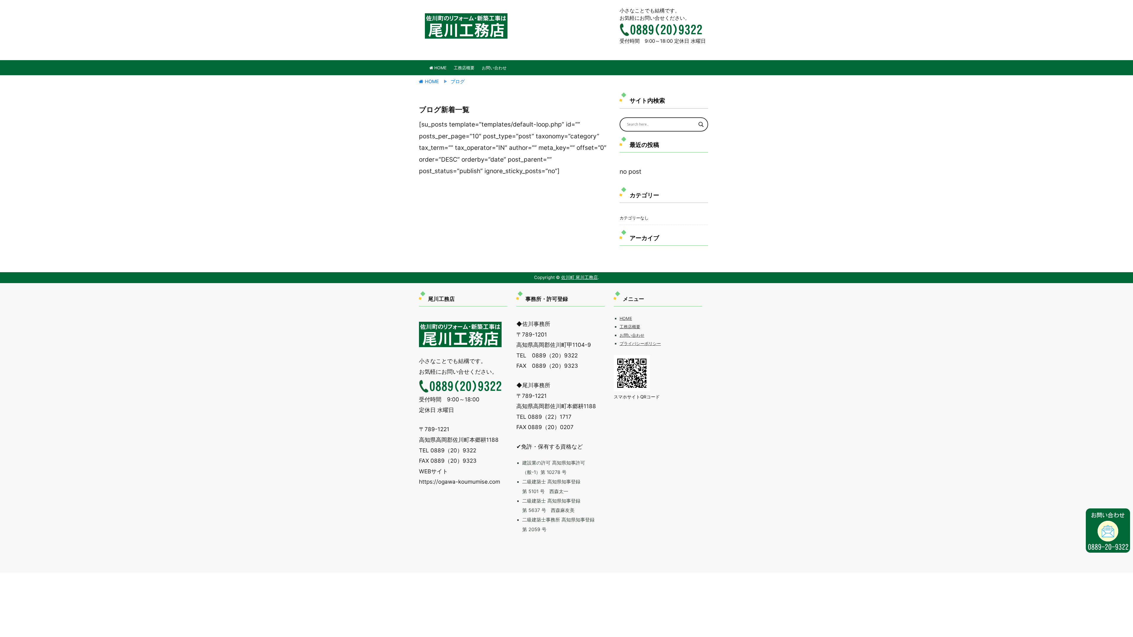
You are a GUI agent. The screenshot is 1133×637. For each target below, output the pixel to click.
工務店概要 (464, 67)
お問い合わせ (494, 67)
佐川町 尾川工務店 (579, 277)
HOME (439, 67)
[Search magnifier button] (701, 124)
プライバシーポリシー (640, 343)
